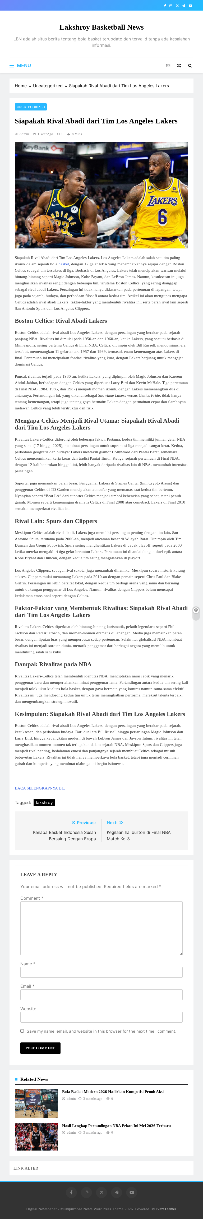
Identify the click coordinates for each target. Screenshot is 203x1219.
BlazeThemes (166, 1209)
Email (27, 986)
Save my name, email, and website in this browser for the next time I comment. (101, 1031)
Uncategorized (31, 107)
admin (24, 134)
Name (27, 963)
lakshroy (44, 802)
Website (28, 1008)
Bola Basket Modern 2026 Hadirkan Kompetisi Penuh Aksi (113, 1091)
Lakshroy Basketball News (101, 27)
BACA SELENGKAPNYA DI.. (40, 788)
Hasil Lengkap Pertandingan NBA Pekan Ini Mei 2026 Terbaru (116, 1125)
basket (63, 264)
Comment (31, 898)
